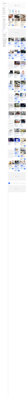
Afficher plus (3, 29)
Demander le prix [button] (11, 44)
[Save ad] (13, 15)
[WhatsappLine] (11, 25)
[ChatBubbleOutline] (10, 25)
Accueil (10, 9)
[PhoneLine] (13, 25)
